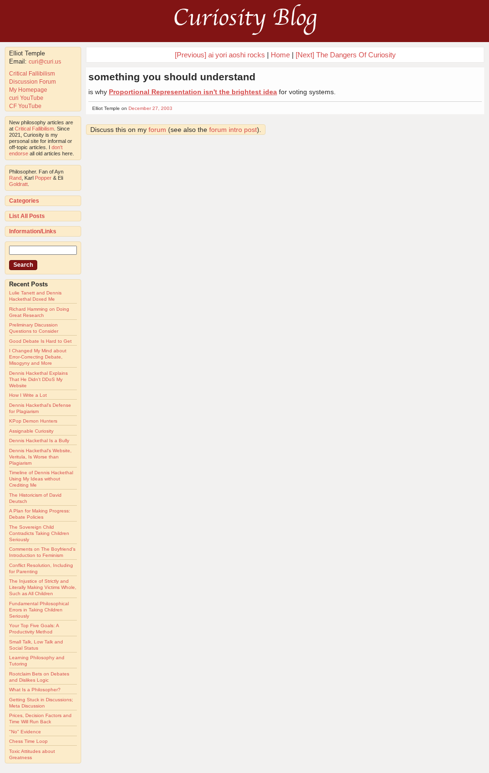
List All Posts (27, 216)
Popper (43, 178)
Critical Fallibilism (32, 73)
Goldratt (18, 184)
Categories (24, 200)
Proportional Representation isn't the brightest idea (193, 92)
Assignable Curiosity (31, 431)
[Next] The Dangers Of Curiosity (346, 55)
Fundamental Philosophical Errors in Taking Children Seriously (39, 610)
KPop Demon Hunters (33, 421)
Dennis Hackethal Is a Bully (39, 440)
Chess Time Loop (28, 741)
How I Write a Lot (28, 395)
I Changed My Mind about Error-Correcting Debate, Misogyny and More (37, 357)
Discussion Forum (32, 81)
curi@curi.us (45, 61)
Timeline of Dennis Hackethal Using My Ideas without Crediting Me (41, 479)
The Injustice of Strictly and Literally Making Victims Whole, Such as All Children (42, 587)
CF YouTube (25, 106)
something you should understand (171, 76)
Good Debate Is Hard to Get (40, 341)
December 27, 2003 (150, 108)
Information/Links (32, 231)
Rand (15, 178)
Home (280, 55)
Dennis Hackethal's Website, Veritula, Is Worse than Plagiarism (40, 457)
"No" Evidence (25, 731)
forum (157, 129)
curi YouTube (26, 98)
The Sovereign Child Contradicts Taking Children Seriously (39, 533)
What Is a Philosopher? (35, 689)
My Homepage (28, 90)
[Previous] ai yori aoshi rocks (220, 55)
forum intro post (233, 129)
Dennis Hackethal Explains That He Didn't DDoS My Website (38, 379)
